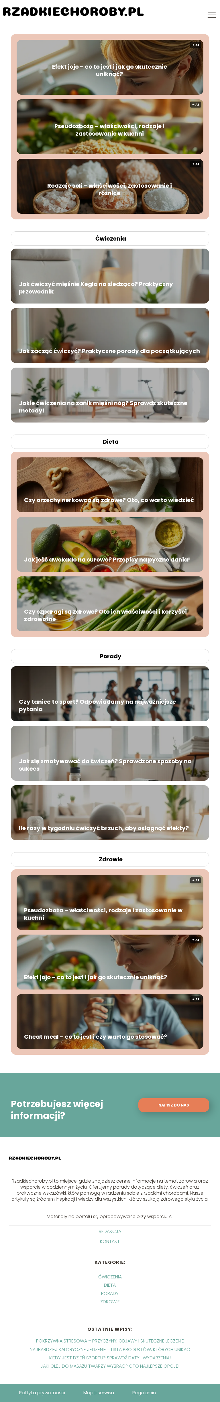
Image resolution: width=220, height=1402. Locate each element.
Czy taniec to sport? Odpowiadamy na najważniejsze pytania (97, 705)
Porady (110, 656)
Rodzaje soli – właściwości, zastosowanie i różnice (109, 189)
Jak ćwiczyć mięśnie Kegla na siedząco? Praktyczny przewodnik (96, 287)
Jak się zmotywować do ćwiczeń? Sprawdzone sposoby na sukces (105, 764)
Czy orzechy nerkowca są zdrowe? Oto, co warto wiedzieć (109, 500)
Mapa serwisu (98, 1392)
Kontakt (110, 1242)
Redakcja (110, 1232)
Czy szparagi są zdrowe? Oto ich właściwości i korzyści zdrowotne (105, 615)
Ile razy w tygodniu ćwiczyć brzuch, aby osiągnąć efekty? (104, 828)
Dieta (111, 441)
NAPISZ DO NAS (173, 1105)
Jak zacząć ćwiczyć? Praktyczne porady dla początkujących (109, 350)
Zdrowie (111, 859)
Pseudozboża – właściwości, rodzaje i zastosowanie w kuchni (109, 129)
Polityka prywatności (42, 1392)
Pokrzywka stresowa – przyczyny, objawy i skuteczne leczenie (110, 1341)
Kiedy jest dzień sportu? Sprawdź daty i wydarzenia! (110, 1358)
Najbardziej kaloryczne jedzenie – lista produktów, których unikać (110, 1349)
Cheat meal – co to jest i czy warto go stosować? (95, 1036)
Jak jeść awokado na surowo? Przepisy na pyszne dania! (107, 559)
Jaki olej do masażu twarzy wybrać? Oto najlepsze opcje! (109, 1366)
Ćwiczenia (110, 238)
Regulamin (144, 1392)
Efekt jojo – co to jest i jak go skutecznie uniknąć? (109, 70)
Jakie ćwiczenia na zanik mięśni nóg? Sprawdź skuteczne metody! (103, 406)
